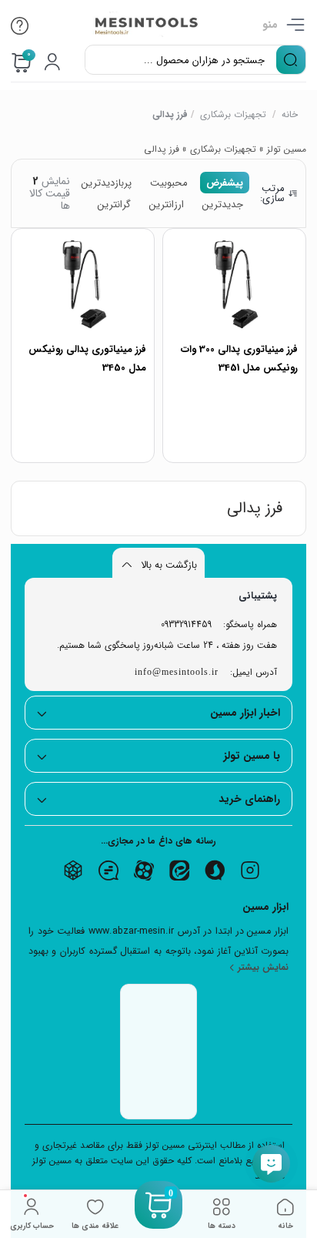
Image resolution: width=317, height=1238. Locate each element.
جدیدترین (222, 204)
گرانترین (114, 204)
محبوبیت (169, 183)
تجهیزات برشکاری (234, 114)
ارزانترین (166, 204)
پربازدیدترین (107, 183)
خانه (290, 114)
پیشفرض (224, 183)
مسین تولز (286, 149)
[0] (158, 1224)
